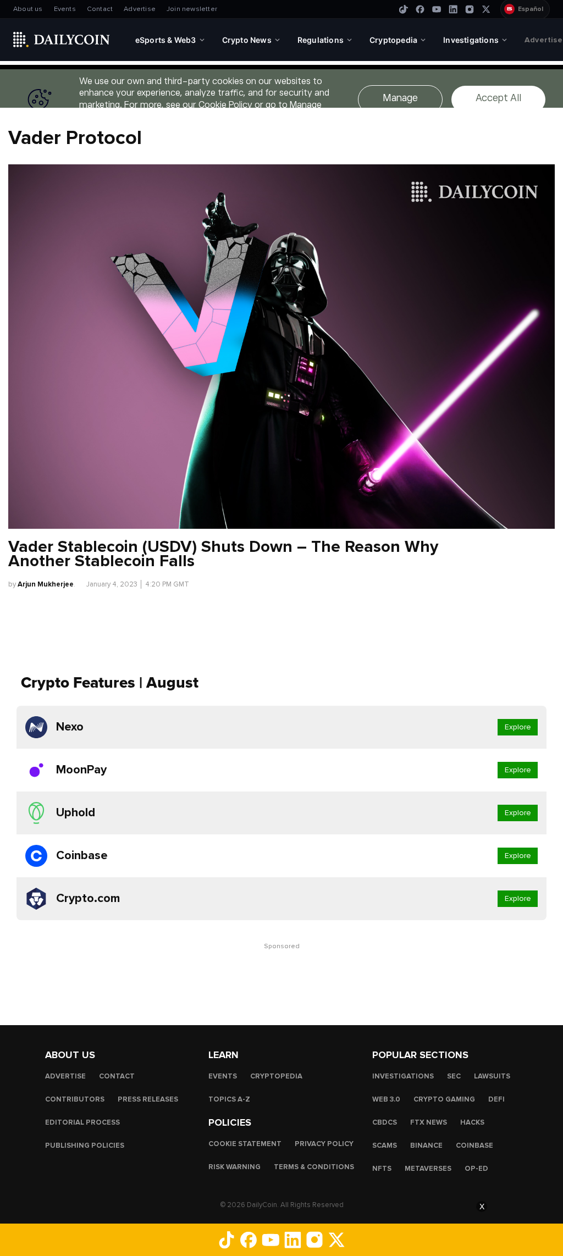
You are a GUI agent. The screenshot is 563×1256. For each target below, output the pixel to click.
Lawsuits (492, 1076)
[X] (486, 9)
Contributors (74, 1099)
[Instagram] (469, 9)
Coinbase (474, 1145)
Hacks (472, 1122)
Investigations (403, 1076)
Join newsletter (192, 9)
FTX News (428, 1122)
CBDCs (384, 1122)
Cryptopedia (276, 1076)
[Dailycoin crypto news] (61, 39)
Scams (384, 1145)
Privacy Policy (324, 1143)
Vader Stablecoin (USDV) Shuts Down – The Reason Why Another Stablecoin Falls (223, 554)
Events (65, 9)
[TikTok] (403, 9)
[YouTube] (436, 9)
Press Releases (148, 1099)
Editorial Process (82, 1122)
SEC (454, 1076)
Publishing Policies (84, 1145)
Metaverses (428, 1168)
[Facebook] (420, 9)
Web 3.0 (386, 1099)
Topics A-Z (229, 1099)
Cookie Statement (245, 1143)
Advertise (140, 9)
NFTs (381, 1168)
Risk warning (234, 1167)
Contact (100, 9)
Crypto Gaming (444, 1099)
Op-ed (476, 1168)
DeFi (496, 1099)
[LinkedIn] (453, 9)
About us (28, 9)
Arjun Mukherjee (46, 584)
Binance (426, 1145)
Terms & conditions (314, 1167)
